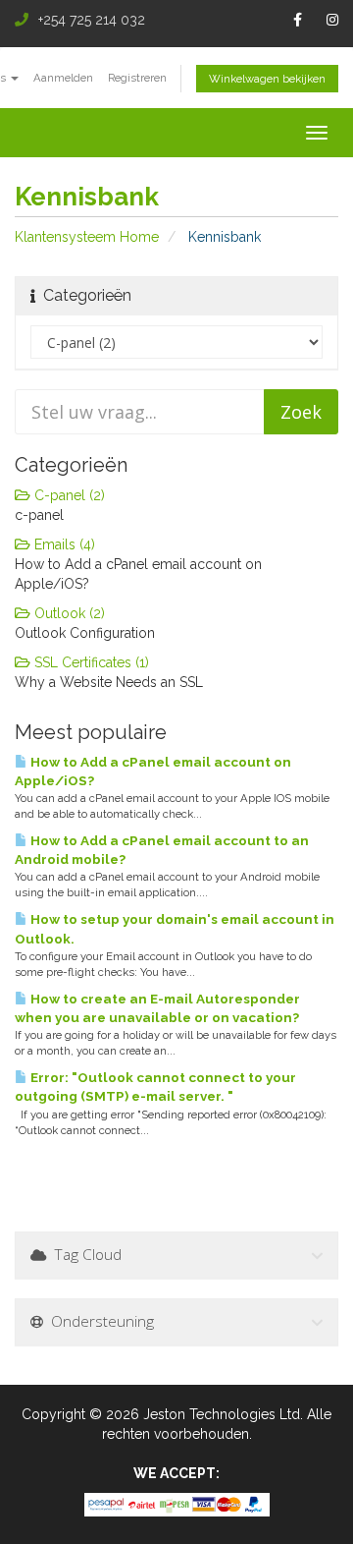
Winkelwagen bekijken (267, 79)
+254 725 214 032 (91, 20)
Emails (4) (62, 544)
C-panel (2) (67, 495)
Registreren (137, 78)
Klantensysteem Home (87, 237)
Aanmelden (63, 78)
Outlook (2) (67, 613)
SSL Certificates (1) (89, 662)
